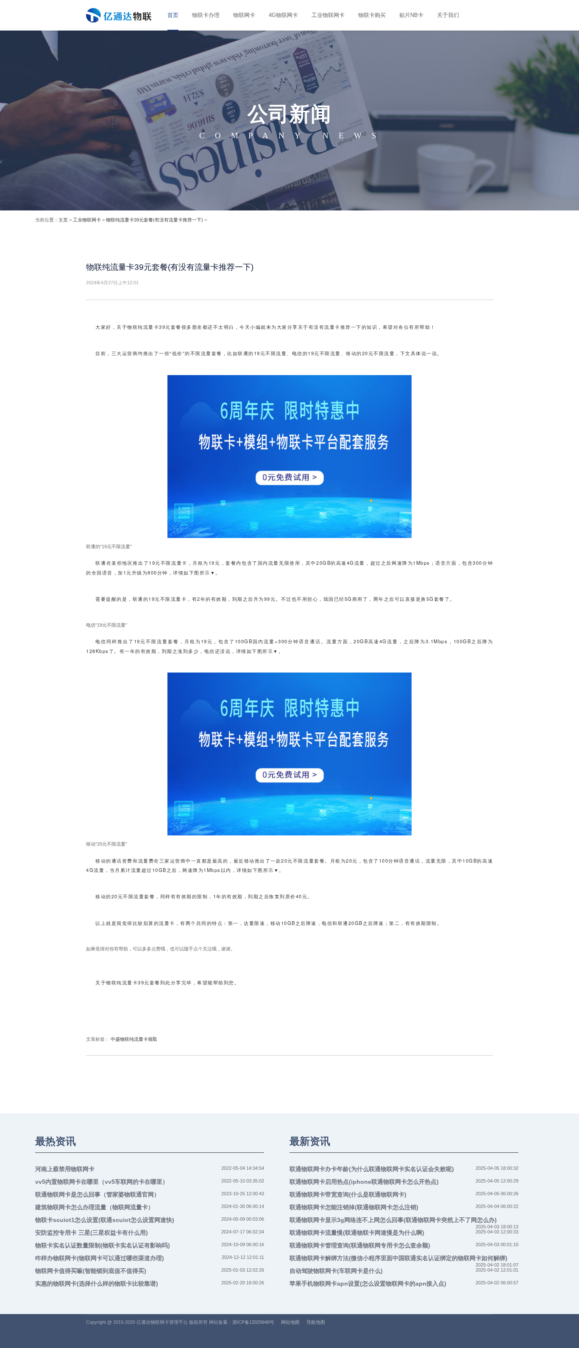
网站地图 (290, 1322)
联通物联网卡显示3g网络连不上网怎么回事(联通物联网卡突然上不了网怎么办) (393, 1219)
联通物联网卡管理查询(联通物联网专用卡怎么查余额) (360, 1245)
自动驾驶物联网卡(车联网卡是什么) (336, 1270)
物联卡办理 (206, 15)
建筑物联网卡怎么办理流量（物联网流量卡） (94, 1207)
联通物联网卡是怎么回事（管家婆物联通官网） (97, 1194)
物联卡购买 (372, 15)
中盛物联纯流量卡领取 (134, 1039)
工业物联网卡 (328, 15)
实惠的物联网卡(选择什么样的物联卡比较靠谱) (96, 1283)
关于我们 (448, 15)
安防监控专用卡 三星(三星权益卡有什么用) (91, 1232)
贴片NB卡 (411, 15)
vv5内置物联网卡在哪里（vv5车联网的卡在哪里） (101, 1181)
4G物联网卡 (283, 15)
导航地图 (315, 1322)
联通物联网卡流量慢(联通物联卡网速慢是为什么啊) (357, 1232)
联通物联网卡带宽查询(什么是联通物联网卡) (348, 1194)
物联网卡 (244, 15)
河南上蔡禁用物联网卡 (65, 1169)
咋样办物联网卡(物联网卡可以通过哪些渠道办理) (99, 1258)
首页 (172, 15)
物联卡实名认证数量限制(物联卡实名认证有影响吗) (102, 1245)
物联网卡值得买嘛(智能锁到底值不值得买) (90, 1270)
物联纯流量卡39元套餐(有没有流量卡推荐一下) (154, 219)
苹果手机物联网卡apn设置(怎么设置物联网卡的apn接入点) (368, 1283)
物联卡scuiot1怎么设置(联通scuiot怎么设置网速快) (104, 1219)
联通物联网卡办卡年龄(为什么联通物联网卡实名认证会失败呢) (372, 1169)
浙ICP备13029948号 (253, 1322)
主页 (63, 219)
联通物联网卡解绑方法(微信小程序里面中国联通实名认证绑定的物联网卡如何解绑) (398, 1258)
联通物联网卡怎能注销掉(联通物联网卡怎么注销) (354, 1207)
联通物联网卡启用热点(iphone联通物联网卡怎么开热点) (364, 1181)
